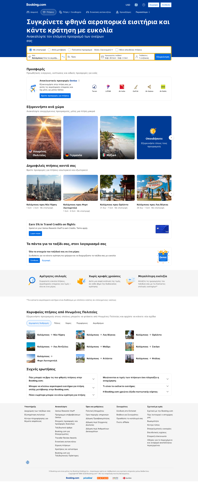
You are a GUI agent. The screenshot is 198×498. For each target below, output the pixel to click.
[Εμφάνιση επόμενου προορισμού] (171, 137)
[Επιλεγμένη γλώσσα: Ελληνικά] (136, 5)
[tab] (39, 323)
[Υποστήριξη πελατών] (143, 5)
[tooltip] (78, 81)
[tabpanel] (99, 346)
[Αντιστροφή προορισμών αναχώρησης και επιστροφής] (63, 57)
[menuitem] (32, 12)
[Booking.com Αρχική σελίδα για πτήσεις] (36, 4)
